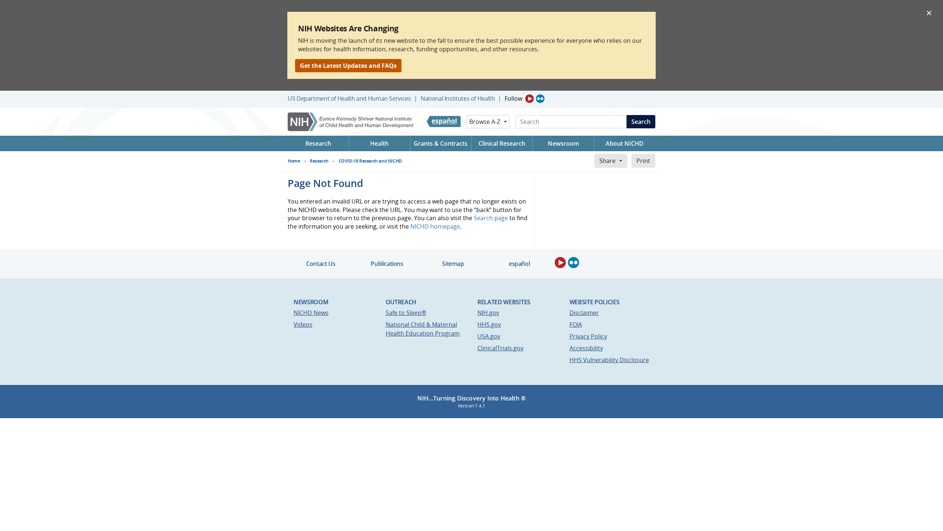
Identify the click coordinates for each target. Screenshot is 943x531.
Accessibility (586, 348)
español (519, 264)
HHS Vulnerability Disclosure (609, 360)
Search (641, 122)
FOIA (575, 324)
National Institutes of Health (458, 98)
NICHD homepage (435, 226)
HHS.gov (489, 324)
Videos (303, 324)
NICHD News (311, 313)
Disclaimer (584, 313)
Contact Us (320, 264)
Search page (491, 218)
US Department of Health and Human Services (349, 98)
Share (607, 161)
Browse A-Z (484, 122)
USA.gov (488, 336)
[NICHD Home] (351, 121)
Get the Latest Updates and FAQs (348, 66)
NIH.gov (488, 313)
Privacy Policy (588, 336)
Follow (513, 98)
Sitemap (453, 264)
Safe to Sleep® (406, 313)
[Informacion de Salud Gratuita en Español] (444, 122)
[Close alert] (929, 12)
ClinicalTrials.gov (500, 348)
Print (643, 161)
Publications (387, 264)
